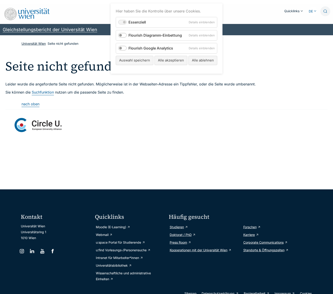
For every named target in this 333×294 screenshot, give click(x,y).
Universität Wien (34, 43)
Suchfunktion (43, 92)
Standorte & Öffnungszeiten (264, 250)
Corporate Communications (263, 242)
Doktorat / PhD (181, 235)
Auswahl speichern (134, 60)
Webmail (102, 235)
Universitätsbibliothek (112, 265)
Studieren (177, 227)
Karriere (249, 235)
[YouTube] (43, 251)
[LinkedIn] (32, 251)
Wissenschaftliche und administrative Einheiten (123, 276)
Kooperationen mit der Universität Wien (198, 250)
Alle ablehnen (203, 60)
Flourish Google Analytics (150, 48)
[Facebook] (53, 251)
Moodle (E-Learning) (111, 227)
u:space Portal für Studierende (118, 242)
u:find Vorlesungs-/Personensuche (121, 250)
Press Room (178, 242)
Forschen (250, 227)
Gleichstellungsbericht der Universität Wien (50, 29)
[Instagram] (22, 251)
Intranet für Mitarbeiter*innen (117, 258)
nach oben (30, 104)
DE (311, 11)
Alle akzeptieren (171, 60)
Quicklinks (291, 11)
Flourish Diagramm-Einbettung (155, 35)
